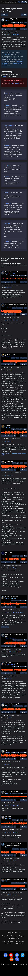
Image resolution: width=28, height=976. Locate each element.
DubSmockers (10, 427)
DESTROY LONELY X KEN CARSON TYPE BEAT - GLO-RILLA (15, 305)
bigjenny (8, 793)
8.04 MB (10, 370)
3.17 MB (10, 320)
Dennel (8, 752)
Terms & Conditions (8, 941)
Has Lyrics (16, 612)
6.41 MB (10, 678)
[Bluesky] (17, 955)
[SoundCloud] (11, 959)
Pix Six (7, 750)
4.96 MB (10, 805)
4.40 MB (10, 764)
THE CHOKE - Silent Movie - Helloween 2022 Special (13, 844)
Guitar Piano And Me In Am (14, 272)
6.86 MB (10, 475)
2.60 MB (10, 718)
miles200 (8, 818)
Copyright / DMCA (14, 938)
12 (25, 849)
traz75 (8, 463)
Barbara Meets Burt (11, 597)
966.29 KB (10, 652)
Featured (15, 805)
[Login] (19, 2)
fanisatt (7, 165)
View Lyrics (6, 627)
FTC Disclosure (19, 944)
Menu (4, 14)
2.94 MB (10, 832)
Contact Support (19, 936)
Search (24, 14)
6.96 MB (10, 441)
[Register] (22, 2)
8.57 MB (10, 287)
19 (25, 883)
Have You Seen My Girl (12, 704)
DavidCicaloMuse (11, 638)
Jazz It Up (8, 816)
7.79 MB (10, 895)
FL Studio (15, 320)
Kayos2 (7, 192)
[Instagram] (17, 959)
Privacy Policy (20, 941)
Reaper (15, 568)
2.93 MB (10, 568)
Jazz (6, 34)
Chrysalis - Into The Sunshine (14, 879)
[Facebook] (5, 955)
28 (25, 429)
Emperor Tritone (10, 354)
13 (25, 666)
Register (17, 83)
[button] (25, 2)
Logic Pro (16, 34)
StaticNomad (10, 356)
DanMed (7, 93)
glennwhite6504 (9, 125)
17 (25, 275)
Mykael (8, 706)
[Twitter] (22, 955)
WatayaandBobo (11, 598)
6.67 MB (10, 861)
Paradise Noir (9, 461)
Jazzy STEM (8, 552)
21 (25, 358)
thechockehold (10, 847)
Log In (11, 83)
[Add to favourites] (11, 29)
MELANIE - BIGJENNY (12, 791)
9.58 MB (10, 34)
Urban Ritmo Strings (11, 663)
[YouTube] (11, 955)
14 (25, 600)
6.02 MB (10, 612)
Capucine (8, 425)
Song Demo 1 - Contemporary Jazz (14, 635)
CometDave (9, 554)
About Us (9, 936)
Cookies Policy (9, 944)
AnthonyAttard (10, 665)
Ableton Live (17, 652)
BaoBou (8, 881)
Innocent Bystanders (12, 19)
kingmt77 (7, 223)
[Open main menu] (2, 2)
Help (3, 936)
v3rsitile (8, 308)
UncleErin (9, 21)
